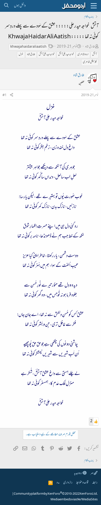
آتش (94, 55)
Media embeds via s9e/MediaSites (74, 499)
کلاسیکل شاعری (90, 62)
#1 (4, 95)
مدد (58, 482)
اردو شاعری (82, 55)
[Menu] (93, 6)
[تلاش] (6, 6)
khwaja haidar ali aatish (28, 47)
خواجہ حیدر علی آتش (66, 55)
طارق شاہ (90, 46)
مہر (92, 473)
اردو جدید (78, 473)
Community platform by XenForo (56, 494)
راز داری (68, 482)
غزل (21, 55)
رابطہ (95, 482)
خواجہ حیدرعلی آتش (46, 55)
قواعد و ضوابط (82, 482)
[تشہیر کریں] (11, 95)
